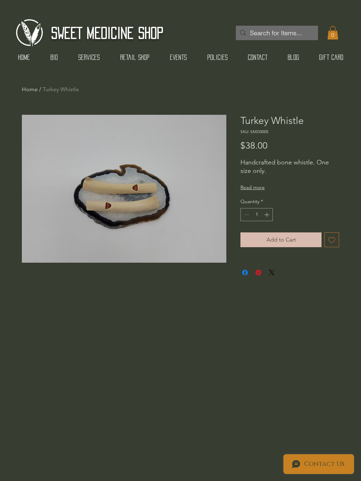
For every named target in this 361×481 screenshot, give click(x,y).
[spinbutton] (256, 214)
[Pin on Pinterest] (258, 272)
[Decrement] (245, 214)
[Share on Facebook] (245, 272)
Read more (252, 187)
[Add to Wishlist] (331, 239)
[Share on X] (272, 272)
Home (30, 89)
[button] (332, 32)
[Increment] (267, 214)
